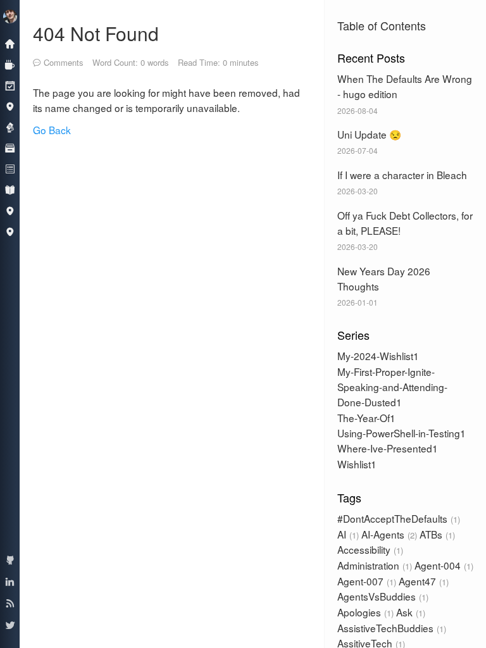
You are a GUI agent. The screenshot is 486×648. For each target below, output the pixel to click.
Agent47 (422, 581)
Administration (373, 565)
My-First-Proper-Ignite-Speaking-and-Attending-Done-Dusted (392, 386)
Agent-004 (442, 565)
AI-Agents (387, 534)
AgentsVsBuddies (381, 596)
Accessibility (369, 549)
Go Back (52, 130)
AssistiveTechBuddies (390, 628)
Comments (64, 62)
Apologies (364, 612)
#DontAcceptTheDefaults (397, 518)
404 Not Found (96, 33)
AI (346, 534)
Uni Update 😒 (369, 134)
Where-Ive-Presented (384, 448)
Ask (409, 612)
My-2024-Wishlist (375, 356)
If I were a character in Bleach (402, 175)
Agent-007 (365, 581)
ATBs (436, 534)
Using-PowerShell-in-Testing (398, 433)
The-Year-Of (363, 418)
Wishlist (354, 464)
